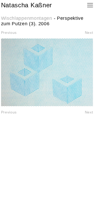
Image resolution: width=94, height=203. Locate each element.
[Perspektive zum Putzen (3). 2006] (47, 72)
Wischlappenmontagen (26, 18)
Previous (9, 32)
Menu (88, 5)
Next (89, 32)
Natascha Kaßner (26, 5)
